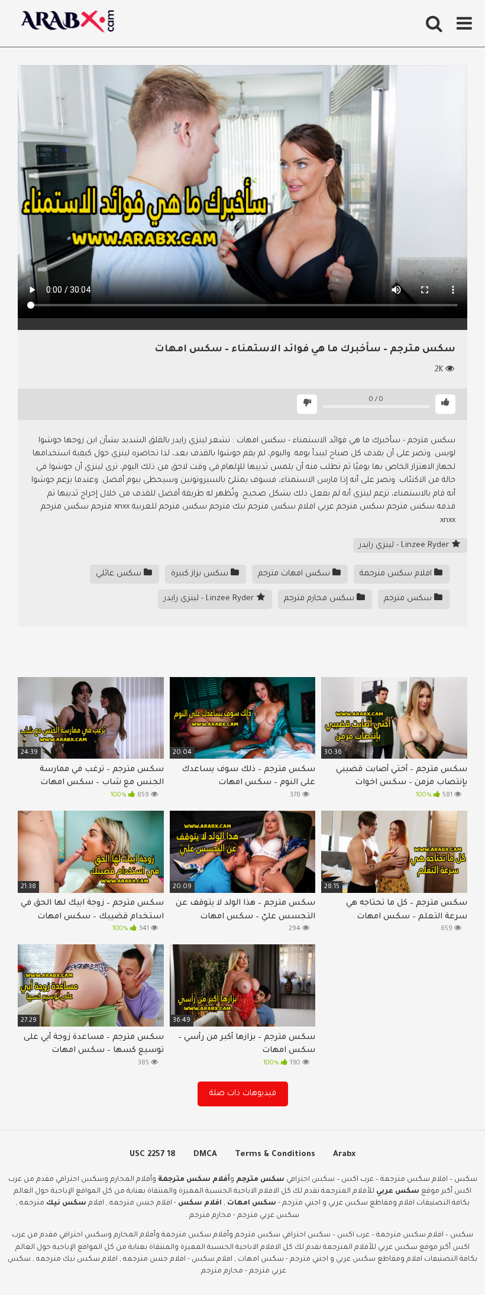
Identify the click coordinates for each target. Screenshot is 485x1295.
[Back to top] (445, 1259)
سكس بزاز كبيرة (201, 573)
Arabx (344, 1154)
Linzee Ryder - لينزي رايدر (405, 545)
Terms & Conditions (275, 1154)
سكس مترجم (409, 598)
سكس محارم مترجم (320, 598)
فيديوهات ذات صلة (242, 1093)
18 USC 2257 (153, 1154)
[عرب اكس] (71, 23)
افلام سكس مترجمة (397, 573)
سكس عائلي (120, 573)
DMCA (205, 1154)
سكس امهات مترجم (295, 573)
